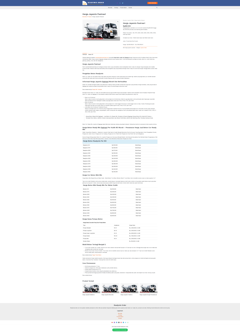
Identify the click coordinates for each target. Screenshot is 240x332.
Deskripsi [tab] (84, 54)
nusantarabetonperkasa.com (102, 57)
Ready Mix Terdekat (97, 89)
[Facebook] (120, 3)
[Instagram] (117, 3)
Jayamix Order (130, 20)
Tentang (116, 7)
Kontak (130, 7)
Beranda (110, 7)
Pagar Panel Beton (96, 255)
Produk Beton (123, 7)
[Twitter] (122, 3)
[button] (152, 3)
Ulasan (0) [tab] (90, 54)
